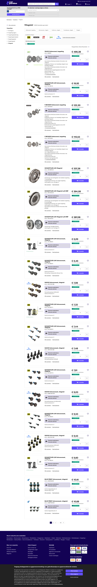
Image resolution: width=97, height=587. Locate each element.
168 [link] (60, 522)
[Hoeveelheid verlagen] (73, 59)
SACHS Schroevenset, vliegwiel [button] (54, 282)
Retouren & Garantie (33, 555)
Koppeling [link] (9, 28)
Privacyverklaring (58, 584)
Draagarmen (40, 538)
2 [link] (53, 522)
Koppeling (15, 19)
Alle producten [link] (12, 25)
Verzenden (30, 553)
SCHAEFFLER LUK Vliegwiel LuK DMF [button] (56, 191)
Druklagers (11, 30)
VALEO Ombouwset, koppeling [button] (54, 51)
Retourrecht (52, 553)
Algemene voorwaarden (54, 551)
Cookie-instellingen (53, 555)
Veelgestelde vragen (33, 549)
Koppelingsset (11, 41)
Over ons (9, 547)
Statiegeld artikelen (32, 557)
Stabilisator (47, 538)
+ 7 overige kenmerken (50, 74)
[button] (30, 30)
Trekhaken (36, 539)
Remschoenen (25, 538)
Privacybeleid (52, 549)
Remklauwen (10, 539)
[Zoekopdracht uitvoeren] (57, 4)
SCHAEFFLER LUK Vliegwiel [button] (53, 168)
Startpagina (9, 19)
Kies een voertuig (52, 57)
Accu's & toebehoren (27, 539)
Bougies (63, 539)
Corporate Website (11, 549)
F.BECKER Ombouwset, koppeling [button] (55, 104)
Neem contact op (32, 547)
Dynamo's (42, 539)
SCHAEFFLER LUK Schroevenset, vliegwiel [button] (55, 83)
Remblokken (33, 538)
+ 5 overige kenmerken (50, 127)
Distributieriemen (66, 538)
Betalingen (30, 551)
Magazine (9, 553)
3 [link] (55, 522)
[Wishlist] (88, 52)
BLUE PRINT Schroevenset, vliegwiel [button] (56, 479)
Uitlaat (53, 538)
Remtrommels (17, 538)
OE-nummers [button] (48, 76)
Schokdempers (75, 538)
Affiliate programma (11, 551)
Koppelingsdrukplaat (13, 37)
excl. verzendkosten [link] (80, 53)
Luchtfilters (57, 539)
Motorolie (58, 538)
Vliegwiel (21, 19)
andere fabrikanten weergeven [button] (69, 37)
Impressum (51, 547)
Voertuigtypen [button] (55, 76)
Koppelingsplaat (12, 39)
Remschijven (10, 538)
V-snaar (68, 539)
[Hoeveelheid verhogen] (87, 59)
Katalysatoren (49, 539)
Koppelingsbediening (13, 34)
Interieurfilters (17, 539)
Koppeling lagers (12, 32)
